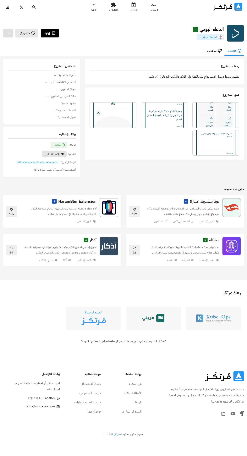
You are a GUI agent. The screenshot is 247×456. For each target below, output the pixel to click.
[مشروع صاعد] (86, 240)
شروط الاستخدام (91, 383)
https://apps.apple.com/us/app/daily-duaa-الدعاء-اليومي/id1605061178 (38, 162)
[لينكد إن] (223, 413)
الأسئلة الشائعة (133, 393)
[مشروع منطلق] (205, 240)
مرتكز (117, 434)
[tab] (234, 51)
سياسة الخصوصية (90, 393)
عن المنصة (135, 383)
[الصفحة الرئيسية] (224, 376)
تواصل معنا (94, 411)
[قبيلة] (242, 413)
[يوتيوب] (232, 413)
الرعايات (137, 402)
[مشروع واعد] (186, 201)
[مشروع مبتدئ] (195, 29)
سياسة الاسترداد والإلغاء (87, 402)
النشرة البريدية (133, 411)
